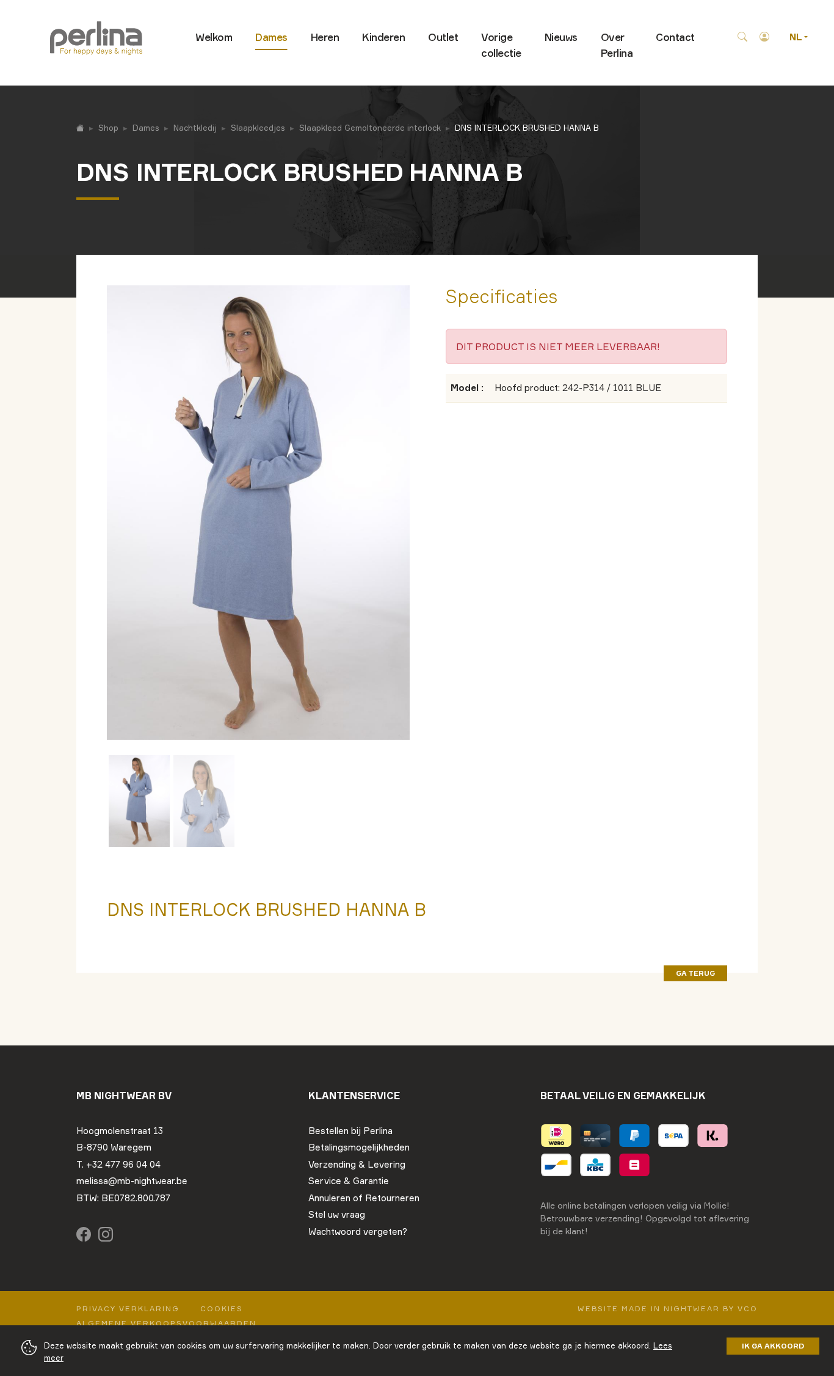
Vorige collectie (501, 45)
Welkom (213, 37)
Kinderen (383, 37)
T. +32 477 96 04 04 (118, 1164)
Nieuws (561, 37)
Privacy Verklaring (127, 1308)
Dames (271, 37)
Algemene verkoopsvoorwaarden (166, 1323)
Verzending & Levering (356, 1164)
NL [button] (796, 37)
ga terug (695, 973)
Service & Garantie (348, 1181)
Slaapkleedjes (258, 128)
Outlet (443, 37)
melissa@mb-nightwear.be (131, 1181)
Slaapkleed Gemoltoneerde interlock (370, 128)
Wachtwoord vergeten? (357, 1231)
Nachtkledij (195, 128)
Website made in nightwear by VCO (668, 1308)
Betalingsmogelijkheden (359, 1147)
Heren (325, 37)
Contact (675, 37)
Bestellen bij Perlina (350, 1130)
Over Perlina (617, 45)
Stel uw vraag (336, 1214)
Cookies (221, 1308)
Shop (108, 128)
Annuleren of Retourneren (363, 1198)
